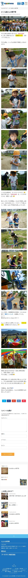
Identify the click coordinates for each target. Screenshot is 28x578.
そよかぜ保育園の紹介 (7, 568)
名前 (3, 433)
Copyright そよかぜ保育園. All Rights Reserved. (15, 576)
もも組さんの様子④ (14, 523)
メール (3, 439)
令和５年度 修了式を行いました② (17, 495)
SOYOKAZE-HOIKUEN (15, 14)
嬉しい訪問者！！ (13, 505)
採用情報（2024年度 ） (18, 571)
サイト (3, 445)
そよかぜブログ (15, 570)
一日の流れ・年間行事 (18, 568)
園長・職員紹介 (8, 571)
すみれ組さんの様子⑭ (14, 514)
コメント (4, 418)
